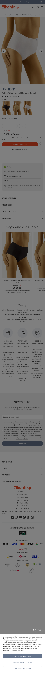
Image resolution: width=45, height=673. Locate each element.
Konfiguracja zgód (22, 668)
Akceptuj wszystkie (22, 656)
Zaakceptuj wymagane (22, 662)
